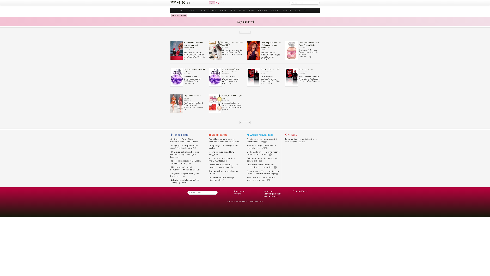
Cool (306, 10)
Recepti (274, 10)
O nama (237, 194)
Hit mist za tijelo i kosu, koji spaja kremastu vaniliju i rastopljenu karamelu (184, 154)
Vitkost (223, 10)
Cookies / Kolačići (300, 191)
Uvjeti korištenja (270, 196)
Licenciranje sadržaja (272, 194)
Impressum (239, 191)
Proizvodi (286, 10)
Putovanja (262, 10)
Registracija (220, 3)
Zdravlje (212, 10)
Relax (251, 10)
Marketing (268, 191)
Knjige (297, 10)
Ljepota (201, 10)
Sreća (191, 10)
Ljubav (242, 10)
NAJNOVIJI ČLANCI (178, 15)
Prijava (212, 3)
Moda (232, 10)
